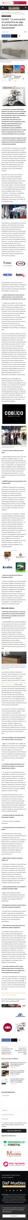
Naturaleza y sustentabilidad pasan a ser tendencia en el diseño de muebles (17, 1072)
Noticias (3, 1083)
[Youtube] (21, 1190)
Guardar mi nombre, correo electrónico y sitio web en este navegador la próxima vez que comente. (14, 1124)
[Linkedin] (13, 1190)
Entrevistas (7, 12)
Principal (8, 16)
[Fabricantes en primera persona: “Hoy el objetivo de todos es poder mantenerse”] (5, 1064)
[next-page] (5, 1087)
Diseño (3, 1075)
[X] (17, 1190)
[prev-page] (3, 1087)
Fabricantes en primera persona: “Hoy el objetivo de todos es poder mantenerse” (18, 1064)
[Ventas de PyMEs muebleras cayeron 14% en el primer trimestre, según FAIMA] (5, 1080)
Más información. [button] (7, 1211)
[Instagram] (10, 1190)
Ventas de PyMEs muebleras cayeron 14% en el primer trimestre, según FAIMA (17, 1080)
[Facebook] (6, 1190)
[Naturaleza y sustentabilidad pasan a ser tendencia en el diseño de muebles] (5, 1072)
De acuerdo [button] (14, 1216)
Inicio (3, 12)
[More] (19, 36)
